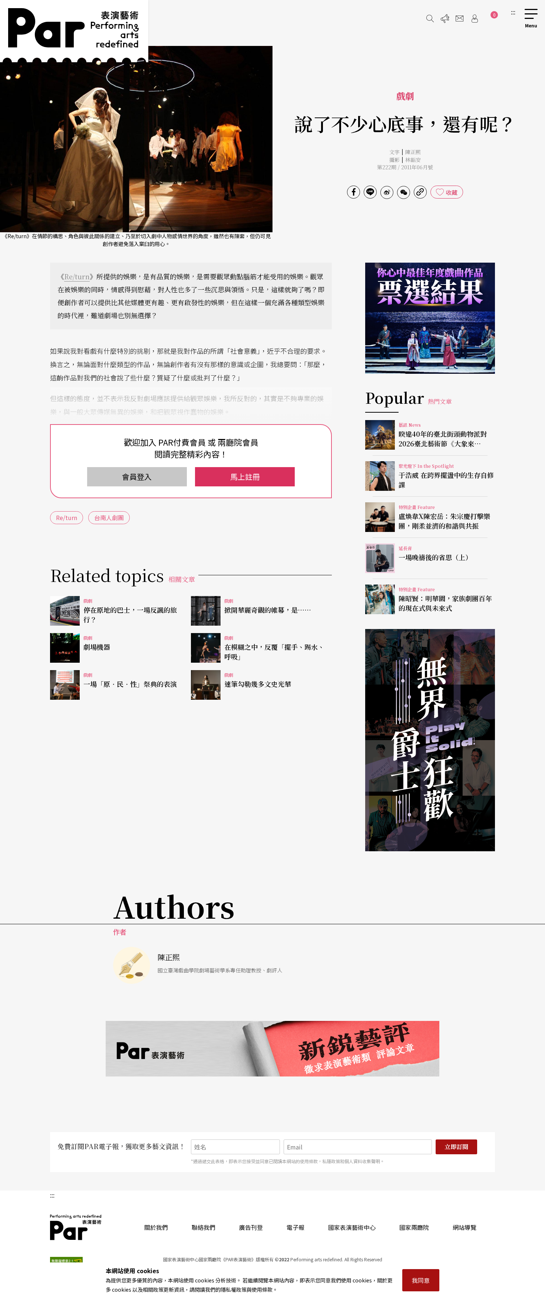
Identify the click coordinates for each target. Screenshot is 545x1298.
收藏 (452, 192)
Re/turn (77, 276)
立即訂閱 (456, 1146)
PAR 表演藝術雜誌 (76, 1227)
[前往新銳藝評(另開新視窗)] (272, 1048)
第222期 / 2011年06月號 (405, 167)
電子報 (295, 1227)
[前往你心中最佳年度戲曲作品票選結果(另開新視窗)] (430, 318)
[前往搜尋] (430, 18)
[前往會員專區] (474, 18)
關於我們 (156, 1227)
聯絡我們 (203, 1227)
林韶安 (413, 159)
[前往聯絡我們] (459, 18)
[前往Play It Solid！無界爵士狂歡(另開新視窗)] (430, 740)
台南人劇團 (109, 517)
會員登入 (137, 476)
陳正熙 (413, 152)
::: (513, 11)
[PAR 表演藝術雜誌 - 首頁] (74, 31)
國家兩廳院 (414, 1227)
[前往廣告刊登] (444, 18)
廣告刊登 (251, 1227)
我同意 (421, 1280)
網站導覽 (464, 1227)
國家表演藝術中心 (352, 1227)
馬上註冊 (245, 476)
